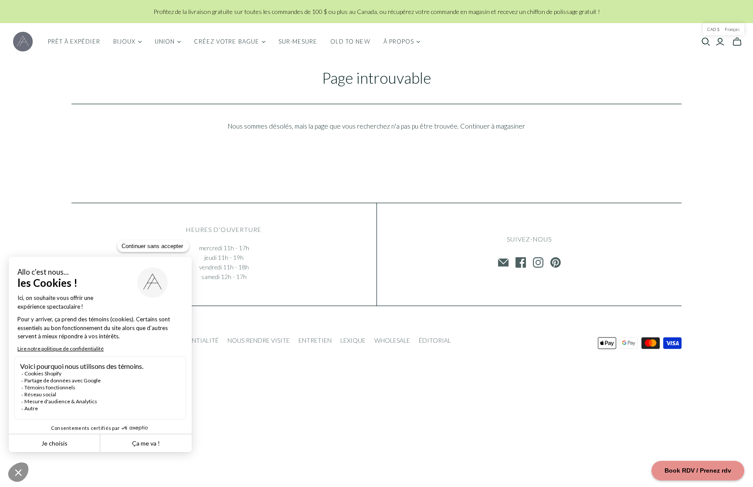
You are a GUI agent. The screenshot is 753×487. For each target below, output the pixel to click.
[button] (723, 29)
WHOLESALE (392, 340)
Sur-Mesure (297, 41)
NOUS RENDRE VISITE (258, 340)
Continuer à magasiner (492, 126)
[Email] (503, 262)
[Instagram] (538, 262)
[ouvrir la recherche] (706, 41)
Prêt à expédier (74, 41)
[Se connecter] (720, 42)
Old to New (350, 41)
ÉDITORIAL (435, 340)
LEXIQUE (353, 340)
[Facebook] (521, 262)
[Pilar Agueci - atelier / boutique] (23, 41)
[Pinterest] (555, 262)
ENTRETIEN (315, 340)
